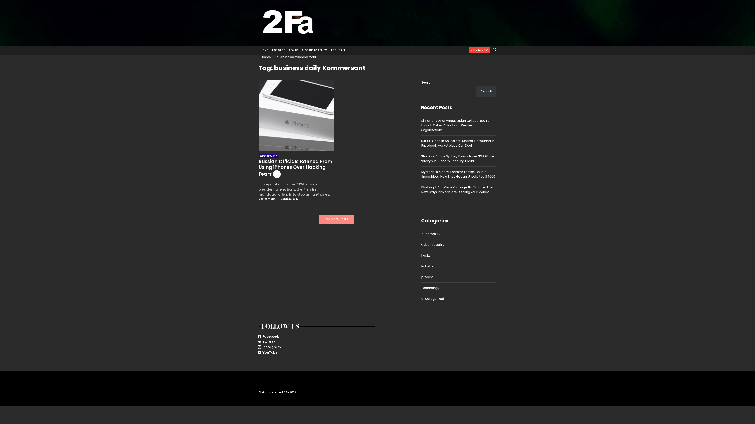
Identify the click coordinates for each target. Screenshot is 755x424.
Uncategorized (432, 298)
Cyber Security (432, 244)
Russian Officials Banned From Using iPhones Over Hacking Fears (295, 167)
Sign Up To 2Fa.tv (314, 50)
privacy (427, 277)
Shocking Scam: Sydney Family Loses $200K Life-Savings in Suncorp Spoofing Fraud (458, 158)
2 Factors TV (431, 234)
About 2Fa (338, 50)
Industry (427, 266)
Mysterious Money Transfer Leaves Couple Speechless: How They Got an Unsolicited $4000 (458, 174)
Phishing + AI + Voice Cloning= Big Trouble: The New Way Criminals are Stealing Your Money (457, 189)
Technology (430, 288)
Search (426, 82)
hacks (425, 255)
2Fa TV (293, 50)
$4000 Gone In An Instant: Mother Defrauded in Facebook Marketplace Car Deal (457, 143)
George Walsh (267, 198)
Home (264, 50)
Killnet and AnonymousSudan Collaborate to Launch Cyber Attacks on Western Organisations (455, 125)
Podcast (278, 50)
